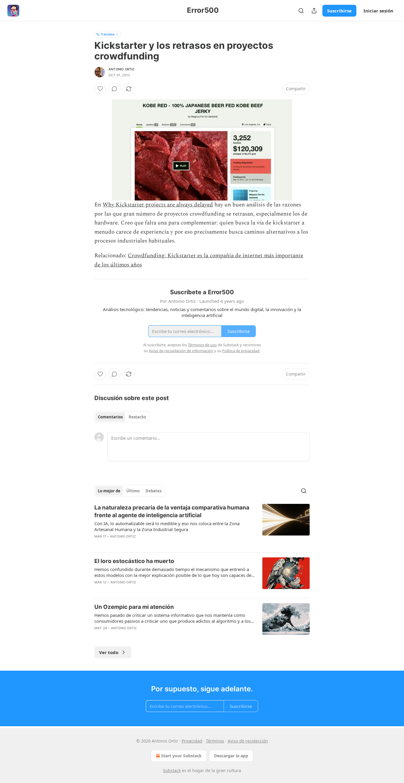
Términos (215, 741)
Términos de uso (202, 344)
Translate (107, 34)
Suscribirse (339, 11)
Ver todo (108, 652)
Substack (172, 770)
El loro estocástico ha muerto (134, 561)
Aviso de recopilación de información (181, 350)
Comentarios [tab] (110, 417)
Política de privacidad (240, 350)
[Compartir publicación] (314, 11)
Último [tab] (133, 491)
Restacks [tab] (137, 417)
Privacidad (192, 741)
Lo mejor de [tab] (109, 491)
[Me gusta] (100, 89)
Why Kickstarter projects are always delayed (158, 204)
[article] (202, 525)
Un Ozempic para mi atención (134, 607)
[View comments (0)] (114, 89)
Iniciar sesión (378, 11)
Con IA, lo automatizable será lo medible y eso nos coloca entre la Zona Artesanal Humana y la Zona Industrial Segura (167, 526)
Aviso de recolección (248, 741)
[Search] (301, 11)
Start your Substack (181, 755)
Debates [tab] (153, 491)
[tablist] (121, 417)
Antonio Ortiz (122, 69)
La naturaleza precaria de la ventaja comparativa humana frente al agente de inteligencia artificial (171, 511)
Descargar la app (231, 755)
